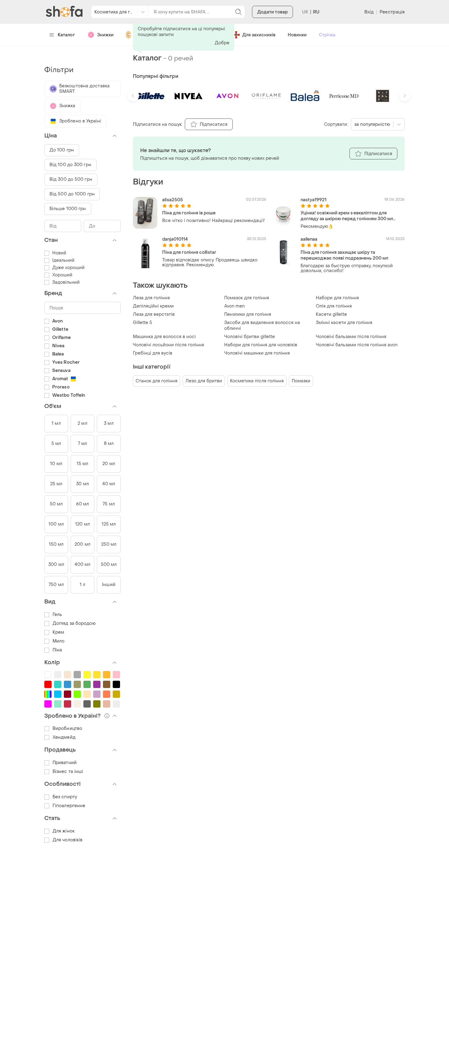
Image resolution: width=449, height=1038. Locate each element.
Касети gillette (331, 314)
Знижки (105, 35)
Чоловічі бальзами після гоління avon (356, 345)
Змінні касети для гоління (344, 323)
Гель (57, 614)
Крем (58, 632)
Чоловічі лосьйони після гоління (168, 345)
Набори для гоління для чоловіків (260, 345)
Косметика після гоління (257, 381)
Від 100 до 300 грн (70, 165)
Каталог (66, 35)
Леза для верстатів (154, 314)
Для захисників (259, 35)
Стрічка (327, 35)
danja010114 (175, 239)
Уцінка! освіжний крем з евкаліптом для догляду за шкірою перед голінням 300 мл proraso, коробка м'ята (347, 216)
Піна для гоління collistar (189, 252)
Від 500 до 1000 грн (72, 194)
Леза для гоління (151, 298)
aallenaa (309, 239)
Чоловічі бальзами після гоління (351, 337)
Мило (58, 641)
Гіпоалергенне (69, 806)
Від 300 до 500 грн (70, 179)
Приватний (65, 763)
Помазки (301, 381)
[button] (133, 95)
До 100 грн (61, 150)
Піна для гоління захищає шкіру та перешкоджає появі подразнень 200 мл (344, 255)
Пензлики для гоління (247, 314)
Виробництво (67, 728)
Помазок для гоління (246, 298)
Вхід (369, 12)
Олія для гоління (334, 306)
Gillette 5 (142, 323)
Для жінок (64, 831)
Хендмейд (64, 737)
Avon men (234, 306)
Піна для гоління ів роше (189, 213)
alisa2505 (172, 200)
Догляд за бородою (74, 623)
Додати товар (272, 12)
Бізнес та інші (68, 771)
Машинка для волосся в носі (164, 337)
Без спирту (65, 797)
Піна (57, 650)
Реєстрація (392, 12)
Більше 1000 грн (67, 209)
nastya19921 (314, 200)
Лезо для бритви (203, 381)
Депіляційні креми (153, 306)
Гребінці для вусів (152, 353)
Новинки (297, 35)
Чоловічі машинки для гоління (257, 353)
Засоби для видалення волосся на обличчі (262, 325)
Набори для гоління (337, 298)
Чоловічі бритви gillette (249, 337)
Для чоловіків (67, 840)
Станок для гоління (156, 381)
